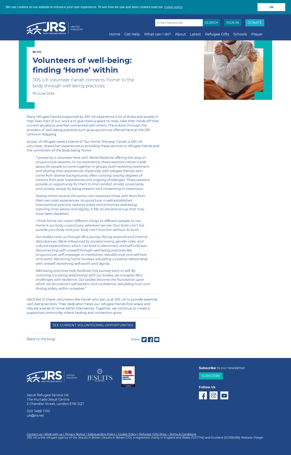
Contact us (34, 434)
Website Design (252, 437)
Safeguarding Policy (101, 434)
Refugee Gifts (217, 34)
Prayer (257, 34)
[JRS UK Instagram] (214, 395)
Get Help (132, 34)
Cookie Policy (127, 434)
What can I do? (157, 34)
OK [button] (271, 7)
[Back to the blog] (41, 339)
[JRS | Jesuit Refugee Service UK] (56, 28)
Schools (240, 34)
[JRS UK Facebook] (203, 395)
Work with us (53, 434)
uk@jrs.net (35, 415)
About (180, 34)
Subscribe (210, 376)
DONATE (255, 23)
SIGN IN (232, 23)
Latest (195, 34)
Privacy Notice (75, 434)
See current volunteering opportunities (93, 325)
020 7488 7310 (38, 411)
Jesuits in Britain (89, 437)
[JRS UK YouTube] (224, 395)
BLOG (37, 52)
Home (114, 34)
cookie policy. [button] (173, 7)
